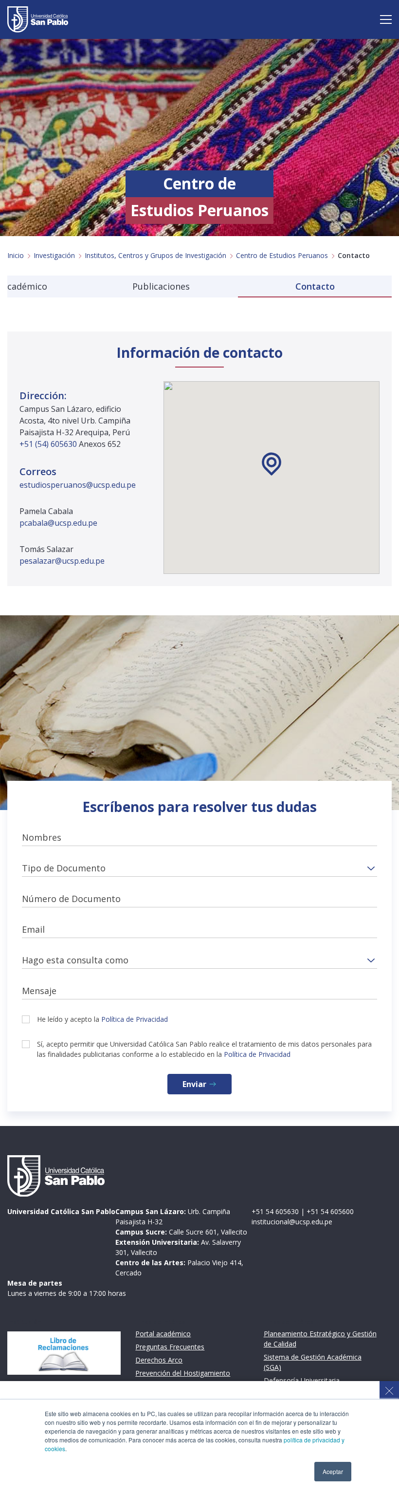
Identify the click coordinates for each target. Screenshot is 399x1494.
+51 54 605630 (275, 1211)
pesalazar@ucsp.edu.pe (62, 560)
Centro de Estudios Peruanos (282, 255)
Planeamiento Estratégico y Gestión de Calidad (320, 1338)
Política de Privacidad (134, 1019)
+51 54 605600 (330, 1211)
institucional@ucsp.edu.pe (292, 1221)
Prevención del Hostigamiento (182, 1373)
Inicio (15, 255)
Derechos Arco (158, 1360)
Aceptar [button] (333, 1471)
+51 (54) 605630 (49, 444)
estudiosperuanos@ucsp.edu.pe (77, 485)
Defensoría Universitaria (302, 1380)
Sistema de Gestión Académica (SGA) (313, 1362)
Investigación (54, 255)
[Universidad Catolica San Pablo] (37, 19)
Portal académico (163, 1333)
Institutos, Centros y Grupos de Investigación (155, 255)
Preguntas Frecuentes (169, 1346)
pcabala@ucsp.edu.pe (58, 522)
